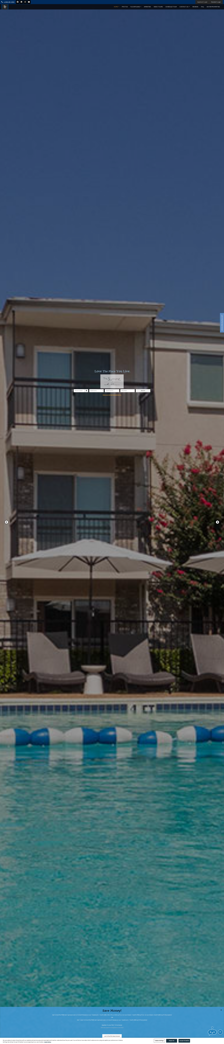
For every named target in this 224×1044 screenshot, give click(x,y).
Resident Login (217, 2)
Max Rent (124, 390)
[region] (112, 1041)
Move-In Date (79, 390)
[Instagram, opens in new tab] (25, 2)
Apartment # (109, 390)
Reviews (195, 6)
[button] (212, 1032)
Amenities (147, 6)
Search (143, 390)
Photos (125, 6)
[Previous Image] (6, 522)
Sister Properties (213, 6)
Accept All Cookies (184, 1040)
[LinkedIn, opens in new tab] (21, 2)
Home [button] (116, 6)
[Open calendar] (86, 390)
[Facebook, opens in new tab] (17, 2)
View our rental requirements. (112, 395)
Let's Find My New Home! (112, 1036)
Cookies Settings (159, 1040)
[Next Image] (217, 522)
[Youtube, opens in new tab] (29, 2)
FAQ (202, 6)
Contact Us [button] (184, 6)
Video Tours (158, 6)
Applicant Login (203, 2)
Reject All (171, 1040)
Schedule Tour (171, 6)
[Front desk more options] (220, 1032)
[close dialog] (221, 1010)
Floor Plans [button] (135, 6)
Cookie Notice (47, 1042)
